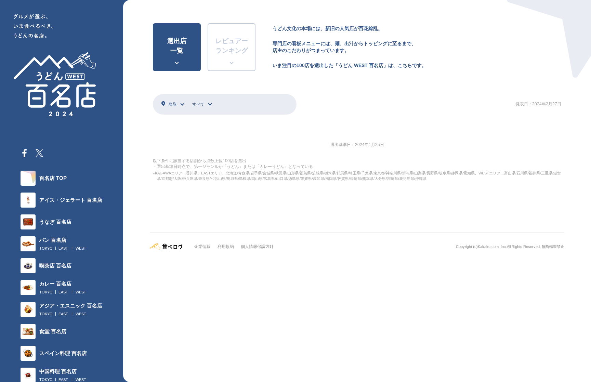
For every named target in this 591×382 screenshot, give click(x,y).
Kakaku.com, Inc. (492, 247)
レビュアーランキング (231, 45)
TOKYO (46, 248)
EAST (63, 248)
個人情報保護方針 (257, 246)
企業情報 (202, 246)
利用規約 (226, 246)
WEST (81, 248)
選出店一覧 (177, 45)
